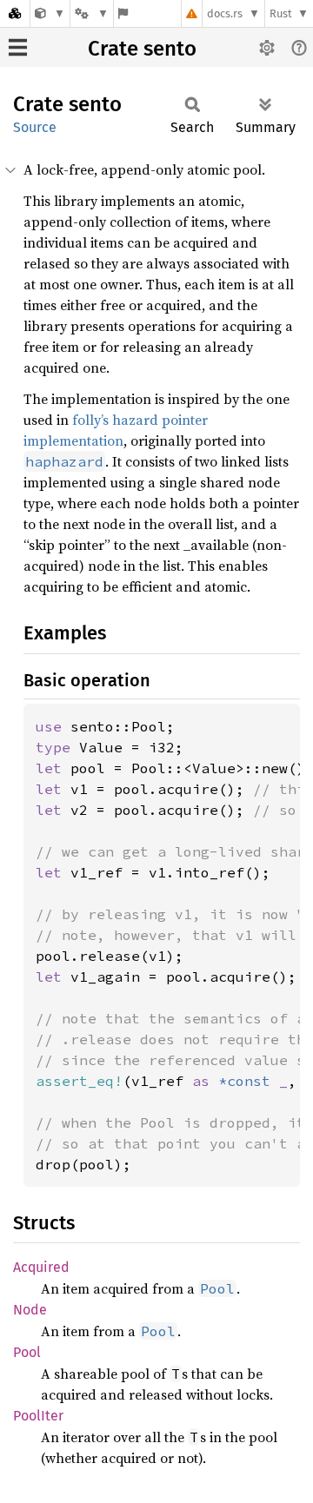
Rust (281, 13)
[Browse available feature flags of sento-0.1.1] (123, 13)
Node (30, 1309)
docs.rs (225, 13)
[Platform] (91, 13)
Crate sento (142, 48)
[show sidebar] (18, 47)
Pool (27, 1352)
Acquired (41, 1267)
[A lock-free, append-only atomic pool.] (50, 13)
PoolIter (38, 1415)
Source (35, 127)
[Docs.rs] (15, 13)
